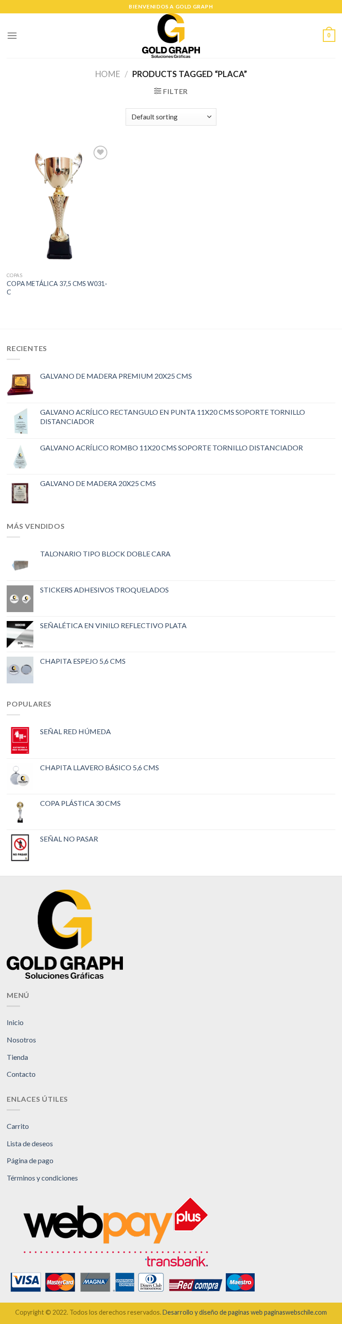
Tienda (17, 1057)
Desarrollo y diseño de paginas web (213, 1312)
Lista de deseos (30, 1143)
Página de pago (30, 1160)
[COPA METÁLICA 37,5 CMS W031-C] (58, 205)
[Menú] (12, 35)
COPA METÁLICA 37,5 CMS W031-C (57, 288)
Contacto (21, 1074)
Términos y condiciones (42, 1177)
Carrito (18, 1126)
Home (107, 74)
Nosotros (21, 1039)
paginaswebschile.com (295, 1312)
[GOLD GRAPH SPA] (171, 35)
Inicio (15, 1022)
